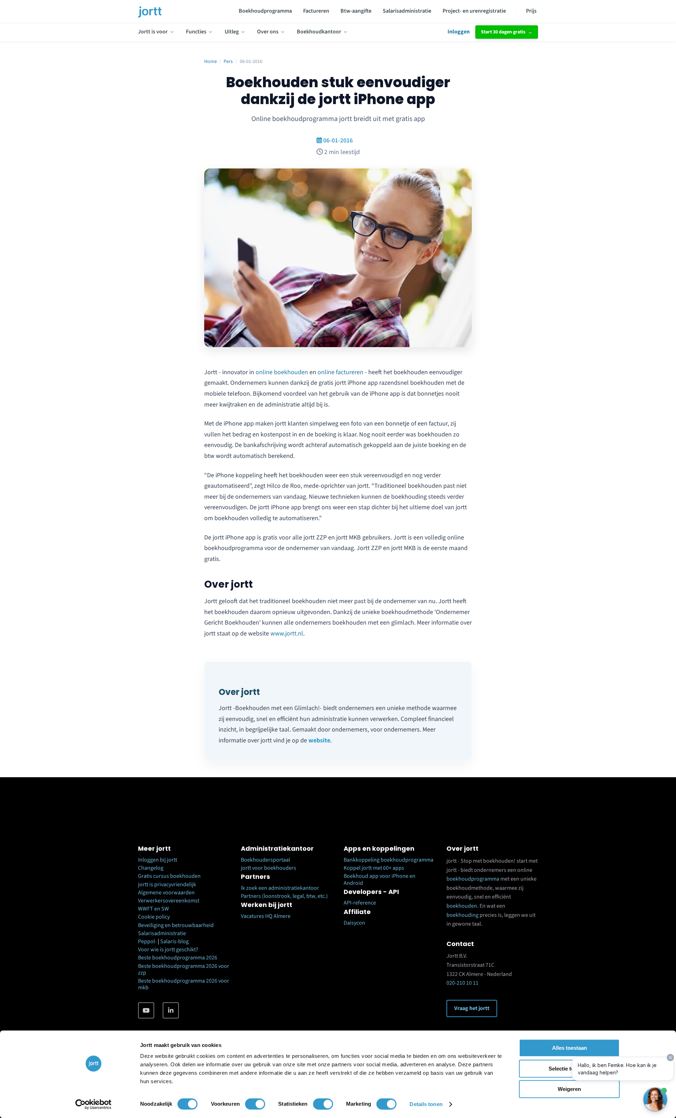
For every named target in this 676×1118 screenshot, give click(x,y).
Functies (196, 32)
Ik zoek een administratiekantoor (280, 888)
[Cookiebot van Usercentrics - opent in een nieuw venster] (93, 1104)
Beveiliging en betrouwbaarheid (176, 925)
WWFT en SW (153, 909)
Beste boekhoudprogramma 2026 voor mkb (183, 984)
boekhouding (462, 915)
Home (210, 61)
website (319, 740)
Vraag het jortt (471, 1008)
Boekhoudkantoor (319, 32)
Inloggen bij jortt (157, 860)
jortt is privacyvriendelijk (167, 884)
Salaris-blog (174, 941)
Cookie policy (154, 917)
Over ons (267, 32)
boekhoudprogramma (472, 879)
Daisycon (354, 923)
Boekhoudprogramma (265, 11)
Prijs (531, 11)
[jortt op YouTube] (146, 1010)
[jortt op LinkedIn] (171, 1010)
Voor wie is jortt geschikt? (168, 949)
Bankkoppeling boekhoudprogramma (388, 860)
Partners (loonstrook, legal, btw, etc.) (284, 896)
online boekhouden (282, 372)
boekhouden (461, 906)
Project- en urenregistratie (474, 11)
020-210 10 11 (462, 983)
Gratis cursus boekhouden (169, 876)
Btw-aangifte (355, 11)
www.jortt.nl (286, 633)
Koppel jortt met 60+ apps (374, 868)
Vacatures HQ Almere (265, 916)
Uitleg (232, 32)
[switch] (255, 1104)
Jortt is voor (153, 32)
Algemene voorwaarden (166, 892)
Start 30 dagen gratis (503, 32)
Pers (228, 61)
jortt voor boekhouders (268, 868)
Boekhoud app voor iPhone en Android (379, 879)
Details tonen (425, 1104)
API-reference (360, 903)
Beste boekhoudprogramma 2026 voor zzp (183, 969)
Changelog (150, 868)
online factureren (340, 372)
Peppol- (147, 941)
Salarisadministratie (407, 11)
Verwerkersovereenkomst (168, 901)
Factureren (316, 11)
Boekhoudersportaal (265, 860)
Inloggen (458, 32)
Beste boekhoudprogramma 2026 (177, 958)
